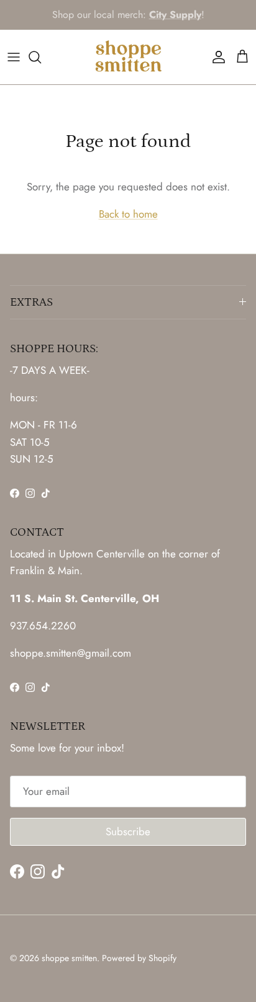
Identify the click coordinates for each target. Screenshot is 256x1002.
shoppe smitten (69, 958)
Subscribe (128, 831)
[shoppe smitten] (128, 57)
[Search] (41, 57)
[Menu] (13, 57)
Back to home (128, 213)
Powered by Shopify (139, 958)
